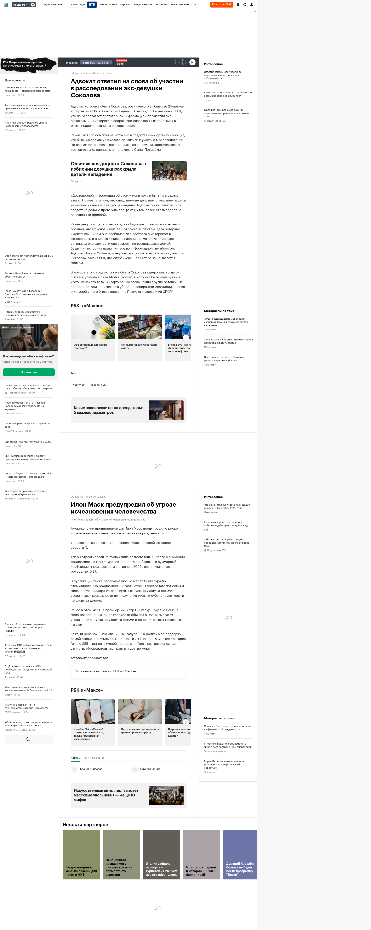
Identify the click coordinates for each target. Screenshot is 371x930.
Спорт (8, 301)
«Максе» (130, 670)
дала (160, 228)
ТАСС (85, 134)
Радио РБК (20, 4)
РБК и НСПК (11, 112)
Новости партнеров (85, 824)
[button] (238, 5)
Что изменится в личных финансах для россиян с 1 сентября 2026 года (227, 506)
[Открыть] (28, 4)
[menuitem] (52, 4)
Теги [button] (73, 373)
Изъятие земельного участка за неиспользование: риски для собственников (223, 75)
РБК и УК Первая (14, 430)
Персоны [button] (98, 757)
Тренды (208, 100)
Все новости (15, 80)
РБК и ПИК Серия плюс (17, 498)
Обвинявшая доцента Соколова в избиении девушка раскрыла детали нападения (108, 169)
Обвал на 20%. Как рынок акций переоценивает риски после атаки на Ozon (226, 113)
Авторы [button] (75, 757)
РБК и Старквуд (13, 747)
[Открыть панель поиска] (245, 4)
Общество (10, 130)
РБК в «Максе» (87, 305)
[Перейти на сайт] (29, 66)
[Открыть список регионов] (238, 5)
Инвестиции (211, 512)
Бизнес (9, 263)
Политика (10, 94)
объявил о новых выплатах (152, 614)
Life (206, 529)
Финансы (10, 319)
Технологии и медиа (16, 729)
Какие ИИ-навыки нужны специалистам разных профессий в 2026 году (228, 94)
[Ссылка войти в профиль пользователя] (252, 4)
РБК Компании (12, 712)
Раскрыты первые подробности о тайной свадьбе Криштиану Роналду (226, 523)
